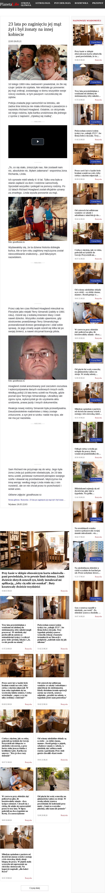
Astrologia (42, 3)
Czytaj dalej (35, 888)
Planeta (9, 4)
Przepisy (97, 3)
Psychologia (62, 3)
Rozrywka (81, 3)
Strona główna (26, 4)
